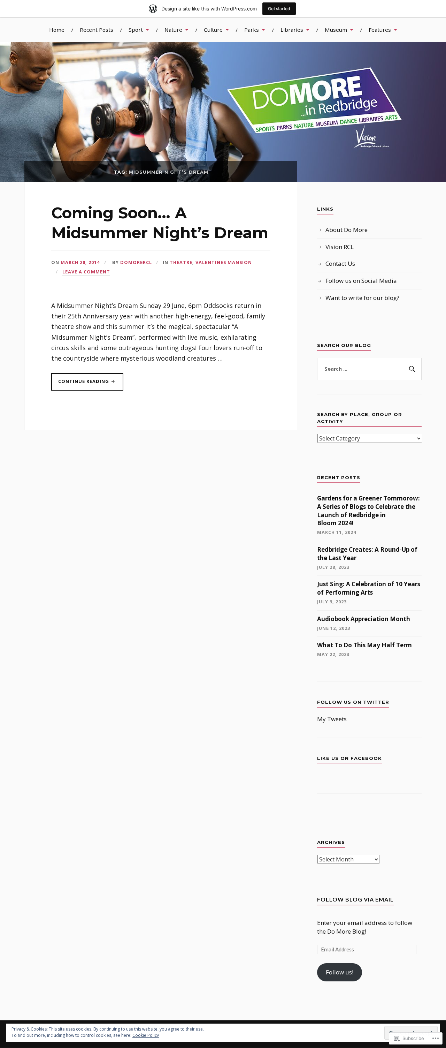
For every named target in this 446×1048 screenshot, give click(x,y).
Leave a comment (86, 272)
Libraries (291, 29)
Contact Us (340, 263)
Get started (279, 8)
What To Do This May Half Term (364, 645)
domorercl (136, 262)
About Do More (346, 230)
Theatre (181, 262)
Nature (173, 29)
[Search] (411, 369)
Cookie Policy (145, 1035)
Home (56, 29)
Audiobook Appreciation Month (363, 619)
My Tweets (332, 719)
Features (380, 29)
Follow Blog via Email (355, 899)
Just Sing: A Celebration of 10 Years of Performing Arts (368, 588)
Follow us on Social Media (361, 281)
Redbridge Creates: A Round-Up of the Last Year (367, 553)
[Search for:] (369, 369)
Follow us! (339, 972)
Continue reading (80, 384)
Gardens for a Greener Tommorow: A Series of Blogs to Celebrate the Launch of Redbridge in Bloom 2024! (368, 510)
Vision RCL (339, 247)
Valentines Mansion (223, 262)
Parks (251, 29)
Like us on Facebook (349, 758)
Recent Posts (96, 29)
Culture (213, 29)
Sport (136, 29)
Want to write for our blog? (362, 298)
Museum (336, 29)
